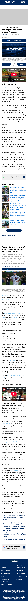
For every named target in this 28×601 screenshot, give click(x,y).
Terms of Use (20, 573)
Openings (19, 565)
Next (21, 64)
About (3, 565)
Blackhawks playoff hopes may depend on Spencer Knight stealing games (14, 534)
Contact (3, 567)
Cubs (3, 317)
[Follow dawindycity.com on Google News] (24, 177)
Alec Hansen (5, 88)
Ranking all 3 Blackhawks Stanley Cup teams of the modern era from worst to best (14, 528)
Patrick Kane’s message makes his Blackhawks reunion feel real (14, 540)
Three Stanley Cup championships (12, 300)
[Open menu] (2, 2)
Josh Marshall (7, 35)
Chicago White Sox (10, 235)
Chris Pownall (7, 266)
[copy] (11, 38)
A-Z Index (19, 579)
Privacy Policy (5, 573)
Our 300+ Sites (21, 567)
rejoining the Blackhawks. (13, 442)
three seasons (6, 423)
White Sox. (14, 317)
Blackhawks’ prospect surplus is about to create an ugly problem (13, 523)
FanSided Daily (5, 570)
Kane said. (12, 360)
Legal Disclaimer (21, 576)
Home (3, 235)
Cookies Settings (6, 584)
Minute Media (10, 588)
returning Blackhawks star (12, 313)
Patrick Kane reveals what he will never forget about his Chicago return (14, 517)
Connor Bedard (15, 470)
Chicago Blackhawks (11, 554)
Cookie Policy (5, 576)
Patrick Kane (6, 295)
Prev (6, 64)
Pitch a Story (20, 570)
